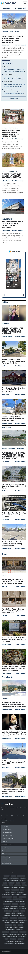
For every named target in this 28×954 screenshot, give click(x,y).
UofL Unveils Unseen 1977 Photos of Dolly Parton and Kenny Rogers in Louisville (14, 734)
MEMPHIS (8, 913)
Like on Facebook (7, 832)
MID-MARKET (20, 913)
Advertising (5, 854)
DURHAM (24, 894)
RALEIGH (21, 927)
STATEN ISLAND (22, 936)
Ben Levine (5, 490)
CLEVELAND (22, 887)
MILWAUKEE (7, 915)
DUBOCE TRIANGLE (16, 894)
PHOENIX (22, 922)
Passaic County (11, 448)
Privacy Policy (6, 857)
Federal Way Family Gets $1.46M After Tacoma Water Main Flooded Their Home (14, 640)
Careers (4, 851)
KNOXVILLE (21, 906)
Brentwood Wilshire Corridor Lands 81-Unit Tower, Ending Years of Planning (12, 543)
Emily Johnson (6, 230)
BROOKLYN (4, 885)
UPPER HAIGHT (18, 941)
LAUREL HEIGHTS (14, 908)
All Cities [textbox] (6, 8)
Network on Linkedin (7, 835)
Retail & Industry (14, 31)
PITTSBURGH (8, 924)
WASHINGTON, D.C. (9, 943)
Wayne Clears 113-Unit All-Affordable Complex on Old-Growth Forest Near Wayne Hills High (14, 456)
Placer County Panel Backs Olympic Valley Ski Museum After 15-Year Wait (14, 705)
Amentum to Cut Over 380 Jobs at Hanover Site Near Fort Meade (11, 176)
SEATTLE (24, 934)
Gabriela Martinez (7, 796)
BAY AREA (7, 880)
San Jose (4, 218)
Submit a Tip (5, 847)
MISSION (22, 915)
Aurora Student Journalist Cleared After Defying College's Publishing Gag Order (13, 361)
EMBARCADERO (22, 896)
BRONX (23, 882)
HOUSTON (6, 906)
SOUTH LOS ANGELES (12, 936)
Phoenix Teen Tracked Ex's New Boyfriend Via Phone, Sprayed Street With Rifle (13, 611)
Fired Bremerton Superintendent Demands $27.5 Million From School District (13, 390)
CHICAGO (24, 885)
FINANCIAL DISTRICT (17, 899)
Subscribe (5, 826)
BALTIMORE (11, 882)
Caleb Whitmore (6, 738)
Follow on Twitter (7, 829)
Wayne (4, 448)
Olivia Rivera (5, 767)
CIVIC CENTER (14, 887)
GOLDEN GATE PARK (20, 901)
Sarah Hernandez (7, 336)
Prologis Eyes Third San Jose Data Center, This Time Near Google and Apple (14, 515)
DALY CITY (23, 878)
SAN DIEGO (4, 934)
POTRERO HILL (8, 927)
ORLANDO (7, 922)
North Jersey (20, 448)
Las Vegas (4, 128)
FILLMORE (8, 899)
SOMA (4, 936)
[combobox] (7, 8)
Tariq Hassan (5, 461)
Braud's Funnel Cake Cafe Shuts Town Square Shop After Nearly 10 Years (11, 133)
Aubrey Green (6, 180)
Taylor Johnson (6, 673)
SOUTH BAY (6, 875)
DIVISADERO (20, 892)
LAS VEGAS (5, 908)
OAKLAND (5, 878)
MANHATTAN (16, 910)
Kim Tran (4, 586)
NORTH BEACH (13, 920)
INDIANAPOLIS (14, 906)
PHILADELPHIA (14, 922)
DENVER (7, 892)
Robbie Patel (5, 45)
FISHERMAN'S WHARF (9, 901)
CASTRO (11, 885)
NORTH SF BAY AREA (14, 878)
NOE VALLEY (5, 920)
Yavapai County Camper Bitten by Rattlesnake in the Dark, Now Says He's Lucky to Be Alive (14, 668)
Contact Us (5, 841)
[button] (4, 295)
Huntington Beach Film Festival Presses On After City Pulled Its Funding (13, 791)
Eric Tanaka (5, 519)
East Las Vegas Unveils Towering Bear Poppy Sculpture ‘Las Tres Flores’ (13, 763)
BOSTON (18, 882)
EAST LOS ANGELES (7, 896)
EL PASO (15, 896)
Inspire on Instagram (7, 838)
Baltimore (4, 172)
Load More (14, 98)
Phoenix (4, 575)
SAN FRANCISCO (21, 875)
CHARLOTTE (17, 885)
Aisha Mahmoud (6, 644)
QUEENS (15, 927)
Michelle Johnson (7, 423)
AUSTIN (5, 882)
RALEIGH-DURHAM (10, 929)
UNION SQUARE (10, 941)
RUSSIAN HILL (20, 929)
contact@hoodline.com (7, 820)
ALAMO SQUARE (14, 880)
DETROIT (13, 892)
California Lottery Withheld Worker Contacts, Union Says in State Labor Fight (13, 418)
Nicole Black (5, 394)
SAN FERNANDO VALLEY (14, 934)
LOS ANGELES (23, 908)
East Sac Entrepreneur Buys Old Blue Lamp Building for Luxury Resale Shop (12, 39)
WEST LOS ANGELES (19, 943)
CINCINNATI (6, 887)
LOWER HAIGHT (7, 910)
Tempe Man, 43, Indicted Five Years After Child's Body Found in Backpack (13, 582)
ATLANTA (22, 880)
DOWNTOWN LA (6, 894)
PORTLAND (20, 924)
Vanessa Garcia (6, 139)
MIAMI (13, 913)
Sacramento (5, 31)
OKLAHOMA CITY (22, 920)
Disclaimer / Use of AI (8, 863)
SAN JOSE (13, 875)
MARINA (22, 910)
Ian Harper (5, 366)
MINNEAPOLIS (15, 915)
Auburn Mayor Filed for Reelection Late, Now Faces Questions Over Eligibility (12, 331)
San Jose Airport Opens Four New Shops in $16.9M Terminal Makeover (12, 225)
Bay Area (10, 218)
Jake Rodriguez (6, 548)
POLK (15, 924)
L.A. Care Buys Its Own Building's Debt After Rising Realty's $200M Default (14, 486)
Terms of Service (6, 860)
